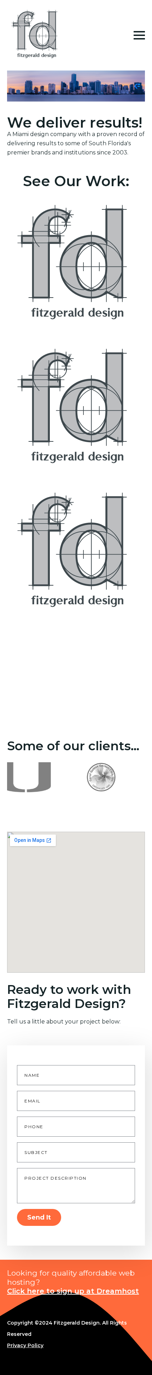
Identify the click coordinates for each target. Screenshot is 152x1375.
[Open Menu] (139, 35)
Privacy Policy (25, 1345)
